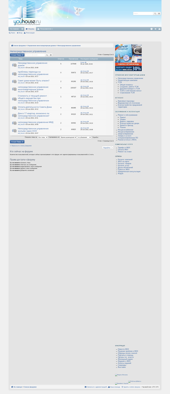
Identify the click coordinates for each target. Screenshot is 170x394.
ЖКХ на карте (123, 161)
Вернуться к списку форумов (21, 145)
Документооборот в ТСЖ (130, 89)
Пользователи (45, 29)
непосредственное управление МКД (35, 122)
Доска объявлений (125, 167)
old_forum (21, 67)
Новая (16, 55)
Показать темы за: (31, 137)
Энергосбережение (125, 134)
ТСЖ (120, 82)
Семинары (122, 365)
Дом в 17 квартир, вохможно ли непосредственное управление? (33, 114)
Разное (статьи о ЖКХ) (127, 140)
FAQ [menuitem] (152, 29)
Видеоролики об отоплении (129, 103)
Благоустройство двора (129, 123)
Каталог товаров (124, 163)
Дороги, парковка (127, 121)
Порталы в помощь (125, 355)
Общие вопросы (126, 85)
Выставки (122, 367)
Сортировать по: (54, 137)
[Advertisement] (90, 13)
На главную (14, 29)
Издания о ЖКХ (124, 361)
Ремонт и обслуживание (127, 115)
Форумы (31, 29)
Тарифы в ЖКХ (124, 148)
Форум (120, 173)
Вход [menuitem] (156, 29)
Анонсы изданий (124, 363)
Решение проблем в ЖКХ (128, 351)
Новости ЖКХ (123, 349)
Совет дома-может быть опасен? (33, 80)
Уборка (123, 119)
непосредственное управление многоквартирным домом (33, 88)
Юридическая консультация (129, 171)
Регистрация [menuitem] (160, 29)
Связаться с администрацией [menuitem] (97, 387)
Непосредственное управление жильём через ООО (33, 129)
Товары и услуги (124, 136)
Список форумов (19, 45)
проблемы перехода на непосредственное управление (33, 73)
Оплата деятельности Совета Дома (35, 107)
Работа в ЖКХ (123, 169)
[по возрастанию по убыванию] (84, 137)
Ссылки (22, 29)
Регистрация (30, 33)
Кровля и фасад (126, 125)
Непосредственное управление (69, 45)
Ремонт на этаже (124, 152)
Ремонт (123, 117)
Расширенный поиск (159, 13)
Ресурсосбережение (126, 132)
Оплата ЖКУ (123, 150)
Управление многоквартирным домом (41, 45)
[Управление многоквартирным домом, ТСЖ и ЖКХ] (46, 26)
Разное (123, 127)
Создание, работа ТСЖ (129, 87)
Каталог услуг (123, 165)
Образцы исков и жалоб (127, 353)
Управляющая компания (127, 80)
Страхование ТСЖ (127, 93)
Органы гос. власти (126, 357)
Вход (20, 33)
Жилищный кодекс (125, 359)
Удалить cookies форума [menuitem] (131, 387)
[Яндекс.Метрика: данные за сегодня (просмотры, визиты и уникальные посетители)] (121, 375)
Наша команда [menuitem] (115, 387)
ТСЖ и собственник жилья (130, 91)
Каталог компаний (125, 159)
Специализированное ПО (128, 138)
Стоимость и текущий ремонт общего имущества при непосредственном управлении (33, 98)
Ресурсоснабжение (125, 130)
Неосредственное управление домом (32, 64)
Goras (82, 62)
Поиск (155, 13)
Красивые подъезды (126, 101)
